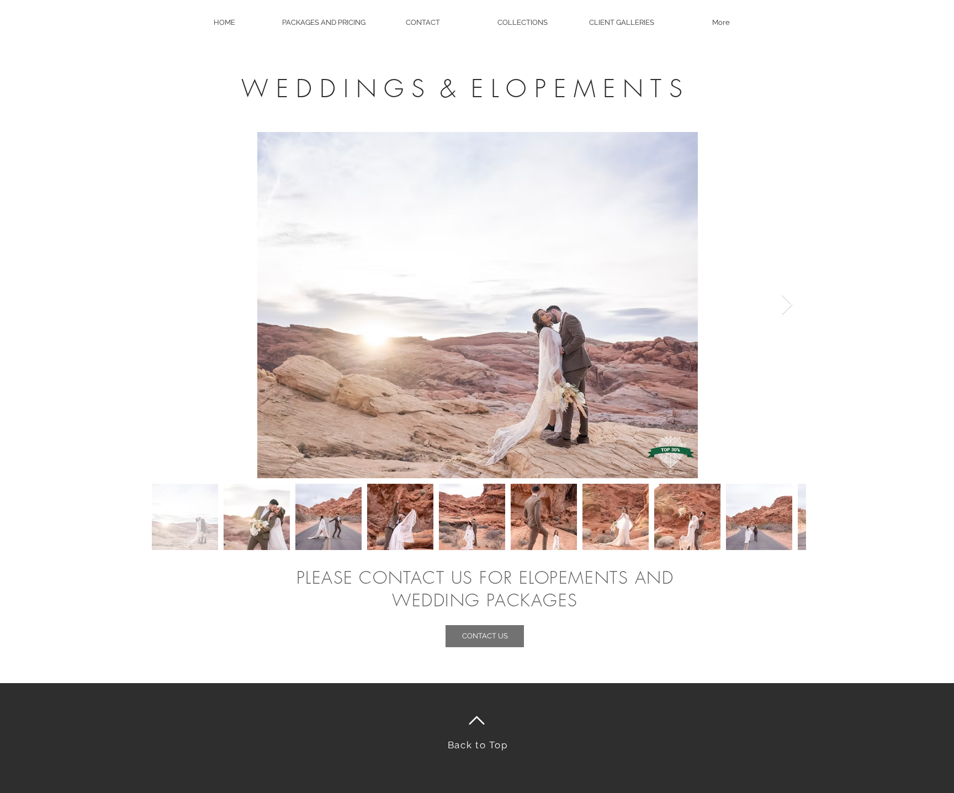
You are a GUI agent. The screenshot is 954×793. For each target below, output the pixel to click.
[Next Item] (787, 305)
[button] (323, 22)
